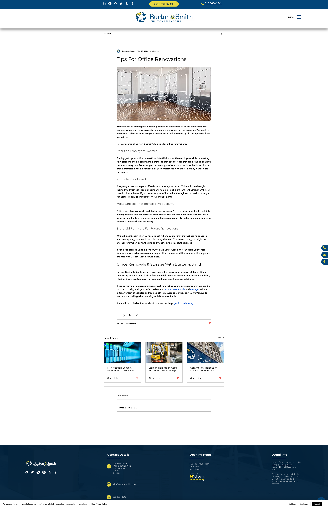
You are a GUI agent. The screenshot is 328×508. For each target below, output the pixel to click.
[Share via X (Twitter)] (124, 315)
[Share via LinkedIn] (130, 315)
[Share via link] (136, 315)
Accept (317, 504)
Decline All (304, 504)
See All (221, 337)
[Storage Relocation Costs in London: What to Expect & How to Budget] (164, 352)
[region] (293, 20)
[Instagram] (109, 3)
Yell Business (289, 467)
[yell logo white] (126, 3)
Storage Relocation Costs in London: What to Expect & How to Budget (164, 369)
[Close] (324, 504)
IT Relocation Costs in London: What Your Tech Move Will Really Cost (121, 369)
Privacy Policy (101, 504)
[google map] (132, 3)
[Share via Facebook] (118, 315)
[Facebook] (115, 3)
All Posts (107, 33)
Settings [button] (292, 504)
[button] (164, 4)
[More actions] (209, 51)
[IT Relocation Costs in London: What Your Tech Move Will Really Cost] (122, 352)
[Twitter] (121, 3)
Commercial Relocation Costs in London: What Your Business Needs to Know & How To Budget (204, 369)
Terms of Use (277, 462)
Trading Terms (286, 464)
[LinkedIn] (104, 3)
